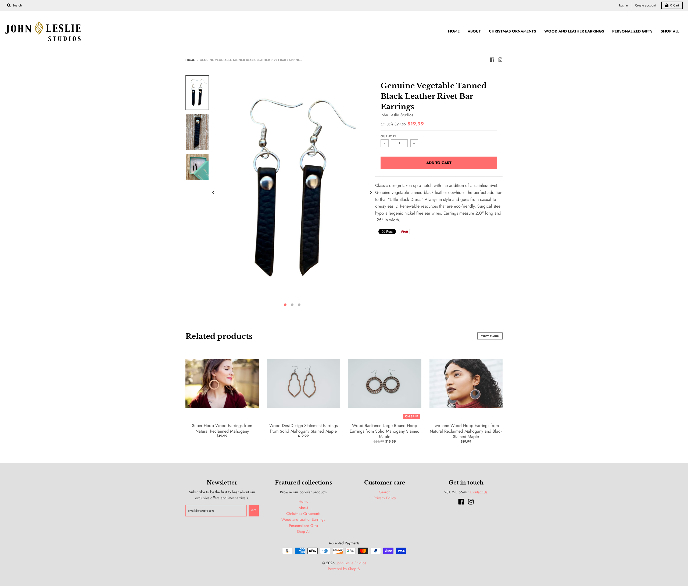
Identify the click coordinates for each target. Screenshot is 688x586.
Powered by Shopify (344, 568)
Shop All (303, 531)
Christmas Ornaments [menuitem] (512, 31)
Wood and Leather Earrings (303, 519)
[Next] (370, 192)
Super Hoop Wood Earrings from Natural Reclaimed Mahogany (222, 428)
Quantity (388, 136)
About (303, 507)
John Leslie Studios (397, 115)
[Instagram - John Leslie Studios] (500, 59)
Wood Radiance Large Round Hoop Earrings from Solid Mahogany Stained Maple (385, 431)
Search (384, 492)
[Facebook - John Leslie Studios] (492, 59)
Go (253, 510)
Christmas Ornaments (303, 513)
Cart (674, 5)
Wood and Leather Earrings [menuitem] (574, 31)
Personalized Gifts (303, 525)
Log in (623, 5)
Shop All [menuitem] (670, 31)
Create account (645, 5)
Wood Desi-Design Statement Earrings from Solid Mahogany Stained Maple (303, 428)
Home (190, 60)
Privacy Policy (385, 498)
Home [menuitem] (454, 31)
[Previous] (214, 192)
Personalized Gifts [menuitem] (632, 31)
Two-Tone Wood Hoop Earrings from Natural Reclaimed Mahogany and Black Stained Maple (466, 431)
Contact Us (479, 492)
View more (490, 336)
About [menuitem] (474, 31)
